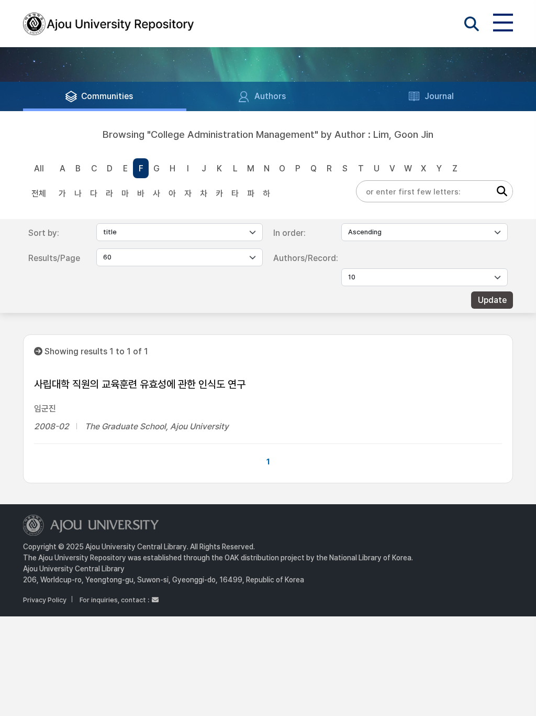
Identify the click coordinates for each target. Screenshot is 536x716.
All (39, 168)
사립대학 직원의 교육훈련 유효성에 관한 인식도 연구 (139, 384)
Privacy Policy (44, 600)
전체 (38, 194)
